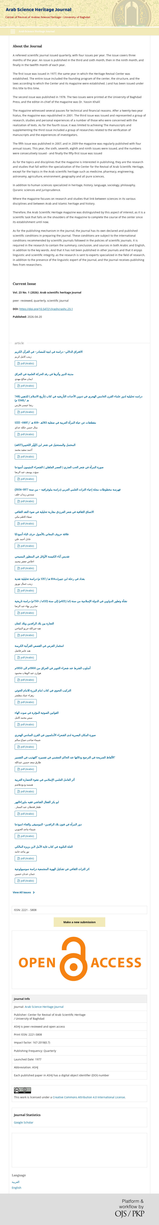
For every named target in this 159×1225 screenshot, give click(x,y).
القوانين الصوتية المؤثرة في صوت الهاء (37, 713)
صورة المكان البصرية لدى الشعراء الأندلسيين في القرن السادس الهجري (55, 735)
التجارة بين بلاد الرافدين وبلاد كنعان (34, 623)
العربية (15, 1182)
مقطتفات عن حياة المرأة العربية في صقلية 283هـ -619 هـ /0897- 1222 (55, 422)
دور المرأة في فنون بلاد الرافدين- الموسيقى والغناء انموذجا (48, 824)
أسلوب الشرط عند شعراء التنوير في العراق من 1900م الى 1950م (53, 668)
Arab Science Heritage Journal (37, 31)
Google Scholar (23, 1122)
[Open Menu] (13, 31)
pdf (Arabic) (27, 363)
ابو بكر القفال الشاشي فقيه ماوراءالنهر (37, 802)
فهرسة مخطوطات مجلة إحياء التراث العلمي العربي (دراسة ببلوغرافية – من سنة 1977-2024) (68, 489)
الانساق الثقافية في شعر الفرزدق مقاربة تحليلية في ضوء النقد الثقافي (54, 512)
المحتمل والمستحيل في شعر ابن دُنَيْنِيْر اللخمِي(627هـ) (45, 445)
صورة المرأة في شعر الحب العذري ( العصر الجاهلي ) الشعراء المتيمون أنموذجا (59, 467)
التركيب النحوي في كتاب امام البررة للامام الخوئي (43, 690)
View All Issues (22, 892)
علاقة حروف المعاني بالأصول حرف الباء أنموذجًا (42, 534)
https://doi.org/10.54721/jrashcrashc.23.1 (46, 309)
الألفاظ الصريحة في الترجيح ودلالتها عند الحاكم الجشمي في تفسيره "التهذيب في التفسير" (65, 757)
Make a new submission (79, 922)
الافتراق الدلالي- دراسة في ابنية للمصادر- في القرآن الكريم (49, 351)
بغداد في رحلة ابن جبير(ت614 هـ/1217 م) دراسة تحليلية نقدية (50, 579)
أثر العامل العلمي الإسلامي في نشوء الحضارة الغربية (45, 779)
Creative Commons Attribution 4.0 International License (89, 1097)
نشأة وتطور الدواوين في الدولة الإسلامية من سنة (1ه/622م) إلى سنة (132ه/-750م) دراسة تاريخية (71, 601)
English (16, 1187)
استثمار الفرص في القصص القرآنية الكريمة (39, 646)
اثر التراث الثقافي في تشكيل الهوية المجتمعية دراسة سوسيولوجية (52, 869)
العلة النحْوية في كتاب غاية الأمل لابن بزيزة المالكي (44, 846)
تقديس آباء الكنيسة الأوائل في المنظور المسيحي (42, 556)
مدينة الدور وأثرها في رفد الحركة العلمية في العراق (44, 374)
